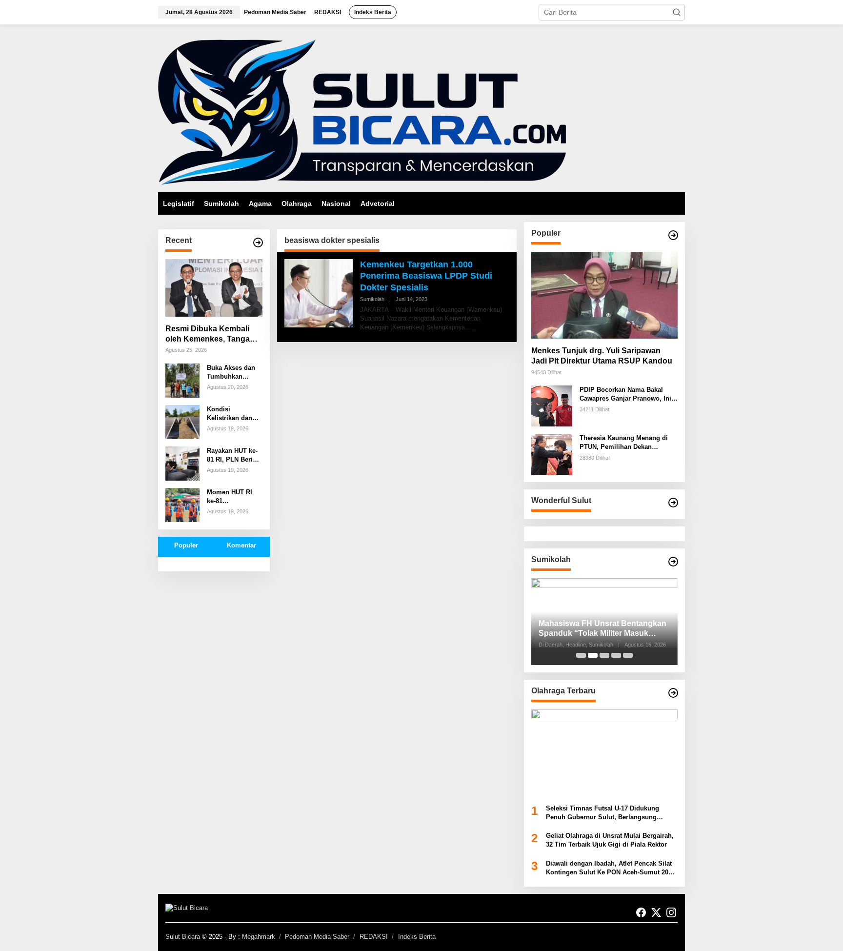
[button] (676, 12)
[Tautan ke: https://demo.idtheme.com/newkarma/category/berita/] (258, 242)
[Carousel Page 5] (628, 655)
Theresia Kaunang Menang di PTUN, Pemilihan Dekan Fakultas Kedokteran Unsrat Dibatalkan (624, 442)
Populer (186, 545)
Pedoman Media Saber (317, 936)
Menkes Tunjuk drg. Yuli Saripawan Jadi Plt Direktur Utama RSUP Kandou (601, 355)
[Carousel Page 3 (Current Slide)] (604, 655)
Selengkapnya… (448, 327)
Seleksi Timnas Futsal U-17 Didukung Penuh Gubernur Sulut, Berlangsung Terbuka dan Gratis (602, 813)
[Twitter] (656, 912)
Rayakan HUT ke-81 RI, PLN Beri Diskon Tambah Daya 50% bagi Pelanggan (232, 455)
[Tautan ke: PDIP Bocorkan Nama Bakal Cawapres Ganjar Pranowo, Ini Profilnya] (551, 405)
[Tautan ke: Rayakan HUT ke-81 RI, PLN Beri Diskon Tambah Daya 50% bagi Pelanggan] (182, 462)
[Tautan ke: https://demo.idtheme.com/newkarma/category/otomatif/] (673, 235)
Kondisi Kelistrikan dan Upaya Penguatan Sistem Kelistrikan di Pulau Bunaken (234, 414)
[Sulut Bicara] (362, 112)
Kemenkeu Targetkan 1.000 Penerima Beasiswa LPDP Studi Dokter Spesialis (426, 276)
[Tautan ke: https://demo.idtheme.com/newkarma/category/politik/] (673, 561)
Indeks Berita (417, 936)
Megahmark (258, 936)
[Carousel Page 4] (616, 655)
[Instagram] (671, 912)
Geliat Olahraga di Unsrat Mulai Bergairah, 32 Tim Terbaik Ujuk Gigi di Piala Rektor (610, 840)
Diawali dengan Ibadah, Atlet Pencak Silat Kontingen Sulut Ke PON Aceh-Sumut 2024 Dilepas (610, 868)
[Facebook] (641, 912)
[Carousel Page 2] (593, 655)
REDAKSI (374, 936)
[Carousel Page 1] (581, 655)
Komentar (241, 545)
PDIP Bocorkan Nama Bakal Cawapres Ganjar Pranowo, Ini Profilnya (625, 394)
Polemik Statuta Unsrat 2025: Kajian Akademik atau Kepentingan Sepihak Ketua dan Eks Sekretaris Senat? (603, 629)
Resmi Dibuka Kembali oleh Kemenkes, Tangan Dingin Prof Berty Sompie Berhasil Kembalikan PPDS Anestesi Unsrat (212, 334)
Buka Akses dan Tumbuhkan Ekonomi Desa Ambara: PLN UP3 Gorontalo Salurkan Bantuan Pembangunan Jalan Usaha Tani (234, 372)
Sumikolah (372, 299)
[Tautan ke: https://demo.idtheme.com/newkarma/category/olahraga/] (673, 693)
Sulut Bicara (182, 936)
